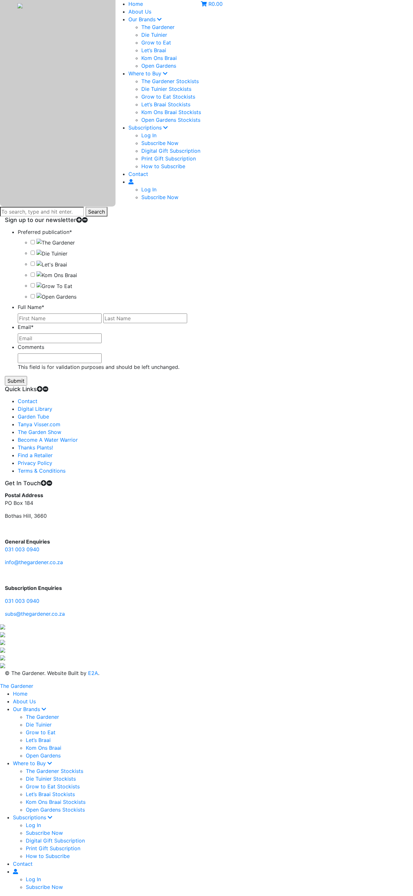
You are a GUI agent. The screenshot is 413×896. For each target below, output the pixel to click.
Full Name (31, 307)
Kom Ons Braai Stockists (171, 112)
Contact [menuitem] (23, 864)
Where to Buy (145, 73)
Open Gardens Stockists (170, 120)
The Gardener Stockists (170, 81)
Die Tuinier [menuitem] (39, 724)
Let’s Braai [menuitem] (38, 740)
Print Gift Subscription (168, 158)
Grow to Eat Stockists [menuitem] (53, 786)
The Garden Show (39, 432)
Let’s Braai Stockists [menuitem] (50, 794)
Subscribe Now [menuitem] (44, 833)
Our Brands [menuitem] (27, 709)
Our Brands (142, 19)
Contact (138, 174)
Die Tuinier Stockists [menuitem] (51, 779)
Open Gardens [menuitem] (43, 755)
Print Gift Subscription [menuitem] (53, 848)
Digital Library (35, 409)
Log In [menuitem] (33, 825)
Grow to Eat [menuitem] (40, 732)
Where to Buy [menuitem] (30, 763)
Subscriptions (145, 127)
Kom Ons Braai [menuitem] (43, 748)
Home (135, 4)
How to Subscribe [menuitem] (48, 856)
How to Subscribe (163, 166)
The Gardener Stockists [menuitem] (54, 771)
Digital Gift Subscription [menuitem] (55, 840)
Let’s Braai (153, 50)
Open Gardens (158, 66)
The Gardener (158, 27)
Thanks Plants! (35, 447)
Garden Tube (33, 416)
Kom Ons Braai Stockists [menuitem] (56, 802)
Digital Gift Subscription (170, 151)
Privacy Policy (35, 463)
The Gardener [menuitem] (42, 717)
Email (26, 327)
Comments (31, 347)
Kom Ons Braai (159, 58)
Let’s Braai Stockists (165, 104)
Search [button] (96, 211)
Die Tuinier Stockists (166, 89)
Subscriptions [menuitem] (30, 817)
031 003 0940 (22, 549)
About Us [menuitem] (24, 701)
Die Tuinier (154, 35)
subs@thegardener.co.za (35, 614)
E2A (93, 673)
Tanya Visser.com (39, 424)
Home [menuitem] (20, 693)
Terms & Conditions (41, 470)
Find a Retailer (35, 455)
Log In (148, 135)
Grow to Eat (156, 42)
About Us (139, 11)
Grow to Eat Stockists (168, 96)
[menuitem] (15, 871)
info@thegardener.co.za (34, 562)
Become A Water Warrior (48, 440)
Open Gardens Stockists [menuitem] (55, 809)
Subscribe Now (159, 143)
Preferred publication (45, 232)
